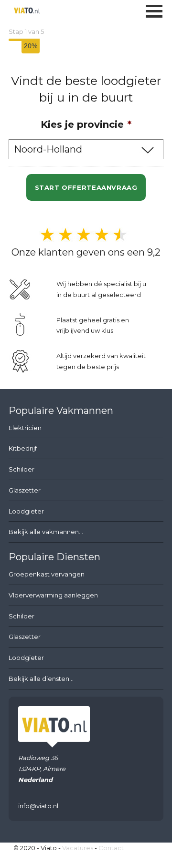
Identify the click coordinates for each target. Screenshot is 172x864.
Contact (111, 848)
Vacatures (77, 848)
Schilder (21, 469)
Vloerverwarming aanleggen (53, 595)
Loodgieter (26, 511)
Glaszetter (25, 490)
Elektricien (25, 428)
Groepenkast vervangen (47, 574)
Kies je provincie (86, 124)
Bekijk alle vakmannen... (46, 531)
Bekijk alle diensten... (41, 678)
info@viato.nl (38, 806)
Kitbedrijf (23, 448)
